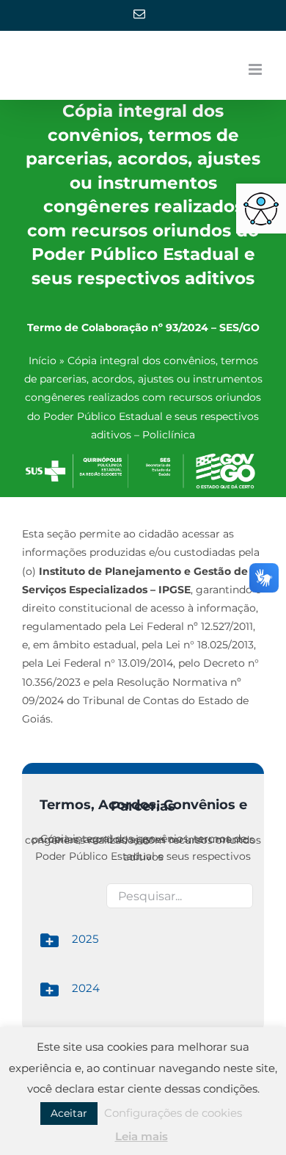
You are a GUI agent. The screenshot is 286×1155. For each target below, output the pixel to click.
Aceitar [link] (69, 1113)
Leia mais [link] (141, 1136)
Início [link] (42, 360)
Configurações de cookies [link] (173, 1113)
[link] (261, 208)
